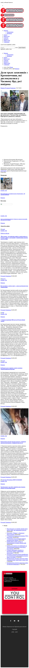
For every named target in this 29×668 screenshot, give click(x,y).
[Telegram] (18, 621)
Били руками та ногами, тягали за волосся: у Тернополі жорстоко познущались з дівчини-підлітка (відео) (13, 442)
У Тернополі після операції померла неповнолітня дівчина (16, 539)
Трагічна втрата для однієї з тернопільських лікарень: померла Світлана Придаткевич (13, 487)
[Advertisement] (14, 143)
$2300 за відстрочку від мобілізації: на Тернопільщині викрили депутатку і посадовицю (17, 547)
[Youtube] (14, 621)
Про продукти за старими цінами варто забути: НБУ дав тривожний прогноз (17, 529)
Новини (3, 88)
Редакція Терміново (10, 88)
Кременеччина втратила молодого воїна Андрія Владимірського (17, 563)
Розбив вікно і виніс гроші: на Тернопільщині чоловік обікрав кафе (16, 542)
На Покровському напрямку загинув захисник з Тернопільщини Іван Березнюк (11, 368)
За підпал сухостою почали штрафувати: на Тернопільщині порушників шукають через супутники (17, 556)
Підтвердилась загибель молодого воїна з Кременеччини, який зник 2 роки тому (17, 559)
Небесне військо (5, 233)
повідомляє (4, 170)
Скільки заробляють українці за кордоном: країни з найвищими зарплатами (15, 551)
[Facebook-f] (10, 621)
